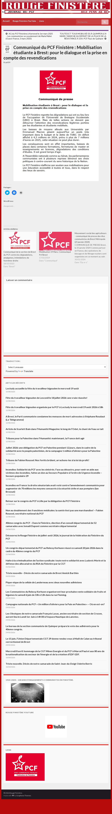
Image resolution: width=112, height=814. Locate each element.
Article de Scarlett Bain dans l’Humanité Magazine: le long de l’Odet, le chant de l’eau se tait (55, 429)
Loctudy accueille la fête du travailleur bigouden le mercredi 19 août (42, 388)
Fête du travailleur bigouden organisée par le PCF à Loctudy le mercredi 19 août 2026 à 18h (54, 407)
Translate (28, 371)
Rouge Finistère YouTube (24, 21)
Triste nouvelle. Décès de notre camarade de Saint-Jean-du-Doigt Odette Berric (49, 663)
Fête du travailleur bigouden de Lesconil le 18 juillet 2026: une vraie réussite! (46, 397)
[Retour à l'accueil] (56, 9)
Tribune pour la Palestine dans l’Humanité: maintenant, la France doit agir (45, 438)
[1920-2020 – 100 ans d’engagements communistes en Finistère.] (27, 692)
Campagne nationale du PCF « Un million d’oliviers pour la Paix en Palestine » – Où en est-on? (55, 604)
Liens (41, 21)
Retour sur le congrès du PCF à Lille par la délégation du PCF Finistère (43, 501)
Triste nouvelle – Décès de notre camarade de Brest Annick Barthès (42, 573)
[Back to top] (105, 807)
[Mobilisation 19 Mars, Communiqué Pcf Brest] (55, 241)
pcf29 (8, 62)
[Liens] (25, 766)
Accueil (6, 21)
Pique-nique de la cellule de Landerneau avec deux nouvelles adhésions (44, 582)
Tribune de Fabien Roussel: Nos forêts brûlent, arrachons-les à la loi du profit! (47, 460)
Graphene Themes (23, 795)
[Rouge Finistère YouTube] (56, 727)
